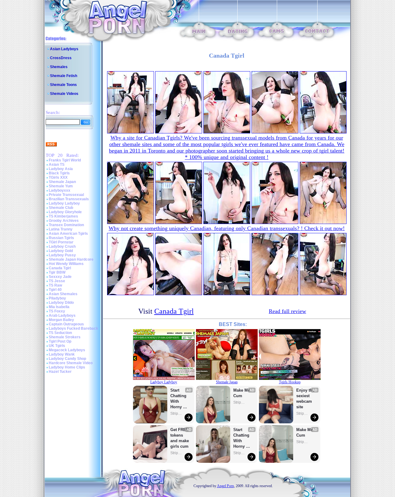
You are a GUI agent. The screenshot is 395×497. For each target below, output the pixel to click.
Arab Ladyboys (62, 315)
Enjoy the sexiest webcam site (305, 398)
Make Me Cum (242, 393)
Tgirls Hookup (290, 382)
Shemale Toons (63, 85)
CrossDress (61, 58)
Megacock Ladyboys (67, 350)
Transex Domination (66, 225)
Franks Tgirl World (65, 160)
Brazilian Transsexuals (69, 199)
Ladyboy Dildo (61, 302)
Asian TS (56, 164)
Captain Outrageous (66, 324)
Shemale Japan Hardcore (71, 259)
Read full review (287, 311)
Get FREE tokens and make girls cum (179, 438)
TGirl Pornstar (61, 242)
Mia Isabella (59, 307)
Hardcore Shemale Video (71, 363)
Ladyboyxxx (59, 190)
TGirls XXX (58, 177)
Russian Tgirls (61, 238)
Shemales (59, 67)
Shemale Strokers (65, 337)
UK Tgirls (57, 346)
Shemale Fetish (63, 76)
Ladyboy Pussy (62, 255)
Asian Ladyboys (64, 49)
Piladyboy (57, 298)
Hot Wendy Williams (66, 264)
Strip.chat (176, 413)
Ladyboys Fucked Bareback (73, 328)
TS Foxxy (57, 311)
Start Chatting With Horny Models (179, 399)
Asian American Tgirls (68, 233)
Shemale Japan (62, 182)
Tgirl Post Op (60, 341)
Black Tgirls (59, 173)
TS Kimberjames (63, 216)
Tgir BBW (57, 272)
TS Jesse (57, 281)
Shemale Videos (64, 94)
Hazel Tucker (60, 371)
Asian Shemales (63, 294)
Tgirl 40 (55, 289)
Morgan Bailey (61, 320)
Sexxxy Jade (60, 277)
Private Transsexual (66, 195)
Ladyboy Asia (61, 169)
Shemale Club (61, 208)
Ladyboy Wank (62, 354)
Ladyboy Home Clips (67, 367)
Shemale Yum (61, 186)
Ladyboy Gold (61, 251)
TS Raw (55, 285)
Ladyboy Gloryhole (65, 212)
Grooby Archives (64, 220)
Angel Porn (225, 486)
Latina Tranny (61, 229)
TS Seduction (60, 333)
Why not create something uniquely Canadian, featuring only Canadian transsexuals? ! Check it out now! (227, 228)
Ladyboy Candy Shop (67, 358)
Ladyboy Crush (62, 246)
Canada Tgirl (60, 268)
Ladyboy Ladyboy (64, 203)
